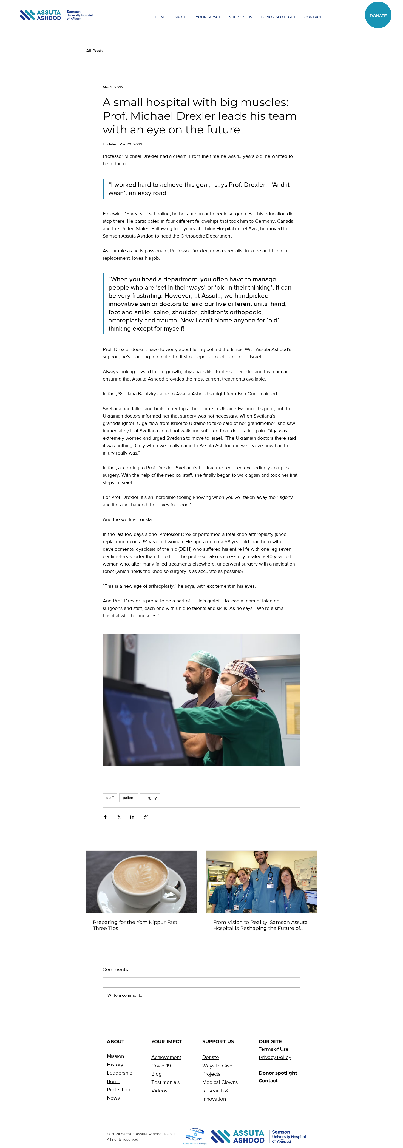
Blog (156, 1074)
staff (109, 797)
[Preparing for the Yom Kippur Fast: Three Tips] (141, 882)
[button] (180, 17)
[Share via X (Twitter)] (118, 816)
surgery (150, 797)
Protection (118, 1089)
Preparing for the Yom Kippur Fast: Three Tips (135, 925)
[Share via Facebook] (105, 816)
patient (128, 797)
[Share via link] (145, 816)
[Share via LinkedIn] (132, 816)
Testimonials (165, 1082)
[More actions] (297, 87)
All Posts (95, 50)
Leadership (119, 1073)
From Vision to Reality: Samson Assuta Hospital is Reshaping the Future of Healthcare (260, 925)
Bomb (113, 1081)
